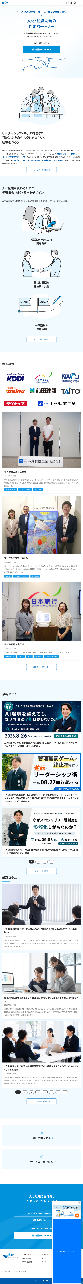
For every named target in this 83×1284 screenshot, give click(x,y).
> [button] (58, 1092)
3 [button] (31, 1092)
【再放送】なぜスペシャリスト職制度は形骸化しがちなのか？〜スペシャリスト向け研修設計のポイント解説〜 (41, 851)
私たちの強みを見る (41, 339)
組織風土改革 (10, 656)
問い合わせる (68, 3)
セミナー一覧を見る (41, 871)
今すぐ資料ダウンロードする (67, 1251)
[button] (80, 2)
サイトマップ (6, 1271)
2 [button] (24, 1092)
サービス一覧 (26, 1254)
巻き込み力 (38, 490)
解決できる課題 (27, 1262)
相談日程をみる (71, 3)
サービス (20, 656)
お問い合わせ (43, 1220)
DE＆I (29, 656)
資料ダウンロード (43, 49)
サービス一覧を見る (41, 170)
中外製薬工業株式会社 (15, 471)
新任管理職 (35, 576)
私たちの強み (26, 1258)
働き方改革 (38, 656)
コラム (44, 1262)
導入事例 (45, 1254)
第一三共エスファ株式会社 (16, 558)
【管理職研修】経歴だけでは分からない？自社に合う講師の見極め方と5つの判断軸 (40, 930)
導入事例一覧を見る (41, 667)
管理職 (8, 576)
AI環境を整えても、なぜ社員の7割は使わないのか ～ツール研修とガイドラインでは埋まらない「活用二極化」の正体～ (41, 744)
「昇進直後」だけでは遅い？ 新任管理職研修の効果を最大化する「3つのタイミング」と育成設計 (41, 1068)
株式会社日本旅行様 (14, 644)
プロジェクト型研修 (51, 656)
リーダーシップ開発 (25, 490)
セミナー (45, 1258)
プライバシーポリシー (19, 1271)
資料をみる (75, 3)
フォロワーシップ (10, 490)
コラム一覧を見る (40, 1101)
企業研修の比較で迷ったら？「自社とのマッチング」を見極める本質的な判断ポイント (41, 999)
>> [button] (51, 862)
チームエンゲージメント (21, 576)
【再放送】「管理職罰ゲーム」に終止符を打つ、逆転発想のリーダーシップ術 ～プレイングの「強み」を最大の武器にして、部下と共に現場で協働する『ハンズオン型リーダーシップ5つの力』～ (41, 798)
